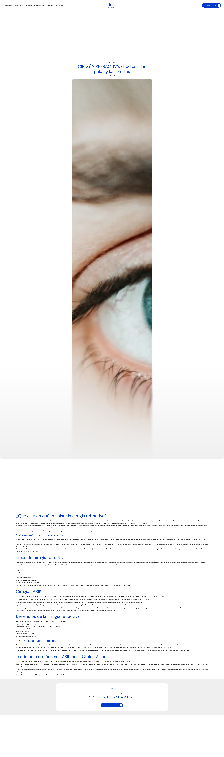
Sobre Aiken (9, 5)
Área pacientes (39, 5)
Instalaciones (19, 5)
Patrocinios (59, 5)
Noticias (50, 5)
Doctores (29, 5)
